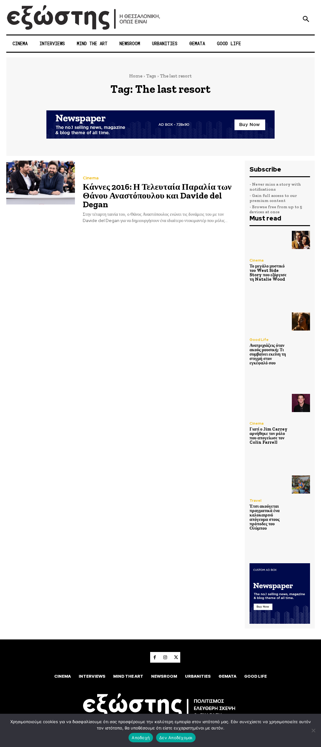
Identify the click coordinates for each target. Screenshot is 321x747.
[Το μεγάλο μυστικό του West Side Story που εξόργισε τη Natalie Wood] (301, 240)
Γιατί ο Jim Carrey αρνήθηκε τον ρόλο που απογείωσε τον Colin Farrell (268, 435)
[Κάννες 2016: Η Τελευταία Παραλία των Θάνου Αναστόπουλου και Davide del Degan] (40, 182)
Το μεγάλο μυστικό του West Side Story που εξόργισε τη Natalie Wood (268, 272)
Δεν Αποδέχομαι (175, 737)
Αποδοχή (141, 737)
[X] (175, 657)
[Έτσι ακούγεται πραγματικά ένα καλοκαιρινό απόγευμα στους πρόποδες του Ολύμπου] (301, 484)
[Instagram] (165, 657)
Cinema (90, 178)
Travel (255, 500)
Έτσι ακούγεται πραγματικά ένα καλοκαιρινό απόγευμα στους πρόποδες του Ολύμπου (265, 517)
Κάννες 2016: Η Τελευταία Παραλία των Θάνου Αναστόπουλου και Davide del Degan (157, 195)
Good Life (259, 340)
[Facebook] (154, 657)
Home (135, 76)
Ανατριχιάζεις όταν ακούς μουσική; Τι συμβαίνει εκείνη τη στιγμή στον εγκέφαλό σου (268, 354)
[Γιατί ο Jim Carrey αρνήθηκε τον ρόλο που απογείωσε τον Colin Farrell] (301, 403)
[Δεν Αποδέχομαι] (313, 730)
